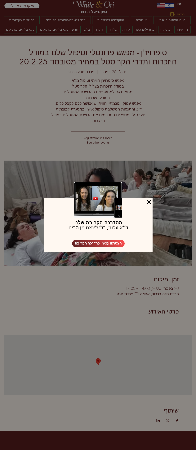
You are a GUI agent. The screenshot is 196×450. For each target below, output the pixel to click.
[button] (149, 202)
